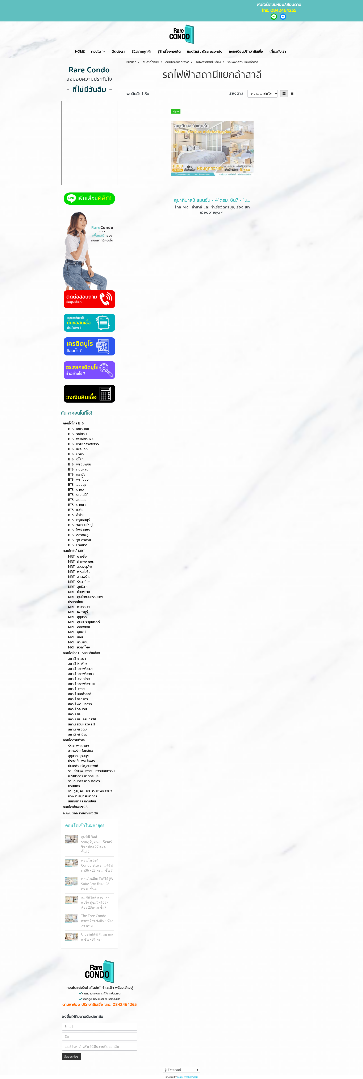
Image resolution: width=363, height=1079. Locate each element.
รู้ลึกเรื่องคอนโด (169, 51)
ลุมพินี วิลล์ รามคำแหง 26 (80, 813)
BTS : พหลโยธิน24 (80, 439)
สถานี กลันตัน (77, 709)
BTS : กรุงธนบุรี (79, 519)
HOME (80, 51)
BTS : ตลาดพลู (78, 535)
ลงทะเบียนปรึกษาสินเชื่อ (246, 51)
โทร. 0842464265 (279, 10)
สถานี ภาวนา (77, 658)
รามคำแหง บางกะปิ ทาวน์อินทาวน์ (91, 771)
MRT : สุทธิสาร (78, 586)
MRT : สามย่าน (78, 642)
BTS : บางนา (77, 504)
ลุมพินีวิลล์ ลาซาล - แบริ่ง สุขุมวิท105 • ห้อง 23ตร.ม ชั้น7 (95, 902)
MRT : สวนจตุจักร (80, 566)
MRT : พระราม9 (79, 607)
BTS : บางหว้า (77, 545)
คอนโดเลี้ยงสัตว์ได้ (75, 807)
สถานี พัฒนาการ (80, 704)
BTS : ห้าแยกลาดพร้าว (83, 444)
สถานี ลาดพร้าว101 (82, 684)
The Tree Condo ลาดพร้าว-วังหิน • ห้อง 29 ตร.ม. (97, 920)
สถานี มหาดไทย (79, 678)
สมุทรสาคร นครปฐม (82, 801)
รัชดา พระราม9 (78, 745)
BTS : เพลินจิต (78, 449)
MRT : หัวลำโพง (79, 647)
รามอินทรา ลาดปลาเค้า (84, 781)
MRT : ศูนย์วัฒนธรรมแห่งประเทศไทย (85, 599)
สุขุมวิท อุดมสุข (78, 755)
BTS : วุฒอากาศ (79, 540)
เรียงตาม (238, 93)
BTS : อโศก (76, 459)
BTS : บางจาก (78, 489)
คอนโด (96, 51)
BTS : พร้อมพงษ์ (79, 464)
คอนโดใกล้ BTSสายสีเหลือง (81, 653)
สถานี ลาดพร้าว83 (81, 673)
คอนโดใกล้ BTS (73, 423)
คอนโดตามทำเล (74, 740)
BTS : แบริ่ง (75, 509)
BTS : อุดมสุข (77, 499)
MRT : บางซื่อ (77, 556)
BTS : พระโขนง (78, 479)
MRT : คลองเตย (79, 627)
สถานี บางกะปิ (78, 689)
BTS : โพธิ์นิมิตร (79, 530)
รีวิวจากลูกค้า (141, 51)
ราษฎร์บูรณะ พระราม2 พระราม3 (90, 791)
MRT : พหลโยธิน (79, 571)
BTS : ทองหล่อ (78, 469)
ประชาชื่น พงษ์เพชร (81, 761)
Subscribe (71, 1056)
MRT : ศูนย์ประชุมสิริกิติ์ (84, 622)
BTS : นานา (76, 454)
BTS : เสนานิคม (78, 429)
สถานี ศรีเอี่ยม (77, 734)
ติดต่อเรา (118, 51)
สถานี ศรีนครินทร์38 (82, 719)
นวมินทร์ (74, 786)
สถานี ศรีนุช (76, 714)
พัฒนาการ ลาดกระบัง (83, 776)
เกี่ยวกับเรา (278, 51)
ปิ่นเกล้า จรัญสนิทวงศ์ (83, 766)
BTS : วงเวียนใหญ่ (80, 525)
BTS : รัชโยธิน (77, 434)
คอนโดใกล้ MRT (74, 551)
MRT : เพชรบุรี (78, 612)
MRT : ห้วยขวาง (79, 591)
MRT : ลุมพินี (77, 632)
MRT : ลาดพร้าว (79, 576)
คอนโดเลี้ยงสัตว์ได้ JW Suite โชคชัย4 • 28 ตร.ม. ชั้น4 (97, 883)
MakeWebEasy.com (187, 1076)
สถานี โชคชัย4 (77, 663)
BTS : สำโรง (76, 514)
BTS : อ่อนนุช (77, 484)
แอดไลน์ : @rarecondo (204, 51)
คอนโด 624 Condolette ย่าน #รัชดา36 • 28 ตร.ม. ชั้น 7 (97, 865)
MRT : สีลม (75, 637)
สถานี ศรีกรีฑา (78, 699)
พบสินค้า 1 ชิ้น (137, 94)
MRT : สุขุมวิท (77, 617)
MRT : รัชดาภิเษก (80, 581)
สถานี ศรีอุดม (77, 729)
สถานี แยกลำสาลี (79, 694)
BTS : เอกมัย (76, 474)
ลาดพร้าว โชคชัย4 (80, 750)
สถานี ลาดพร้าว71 (81, 668)
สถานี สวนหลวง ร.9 (81, 724)
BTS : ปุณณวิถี (78, 494)
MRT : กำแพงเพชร (81, 561)
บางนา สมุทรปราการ (82, 796)
